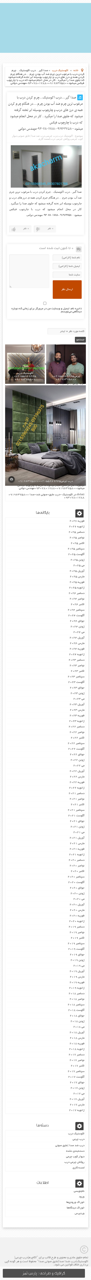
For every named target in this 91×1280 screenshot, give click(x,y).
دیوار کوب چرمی (75, 1156)
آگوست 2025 (76, 554)
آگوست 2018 (76, 1010)
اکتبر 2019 (77, 938)
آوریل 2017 (77, 1099)
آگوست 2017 (76, 1076)
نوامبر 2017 (77, 1060)
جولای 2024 (77, 621)
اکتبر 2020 (77, 871)
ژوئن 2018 (77, 1021)
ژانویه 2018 (76, 1049)
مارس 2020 (77, 910)
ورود (81, 1196)
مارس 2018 (77, 1038)
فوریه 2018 (77, 1043)
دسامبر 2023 (76, 660)
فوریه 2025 (77, 582)
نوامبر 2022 (77, 732)
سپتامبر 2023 (76, 676)
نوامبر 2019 (77, 932)
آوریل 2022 (77, 771)
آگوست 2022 (76, 748)
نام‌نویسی (79, 1191)
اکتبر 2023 (77, 671)
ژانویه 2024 (76, 654)
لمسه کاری (44, 138)
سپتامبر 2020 (76, 876)
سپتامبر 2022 (76, 743)
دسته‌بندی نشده (75, 1151)
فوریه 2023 (77, 715)
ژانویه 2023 (76, 721)
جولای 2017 (77, 1082)
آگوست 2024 (76, 615)
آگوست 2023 (76, 682)
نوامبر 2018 (77, 999)
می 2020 (78, 899)
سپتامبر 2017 (76, 1071)
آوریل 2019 (77, 971)
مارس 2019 (77, 976)
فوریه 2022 (77, 782)
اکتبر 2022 (77, 737)
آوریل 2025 (77, 571)
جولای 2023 (77, 687)
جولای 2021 (77, 821)
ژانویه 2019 (76, 988)
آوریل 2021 (77, 837)
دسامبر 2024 (76, 593)
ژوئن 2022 (77, 760)
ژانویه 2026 (76, 526)
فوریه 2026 (77, 521)
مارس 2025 (77, 576)
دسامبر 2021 (76, 793)
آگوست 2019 (76, 949)
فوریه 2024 (77, 648)
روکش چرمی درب (60, 138)
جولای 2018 (77, 1015)
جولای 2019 (77, 954)
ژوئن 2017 (77, 1088)
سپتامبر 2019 (76, 943)
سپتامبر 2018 (76, 1004)
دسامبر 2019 (76, 926)
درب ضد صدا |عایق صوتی (31, 135)
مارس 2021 (77, 843)
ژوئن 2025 (77, 559)
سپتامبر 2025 (76, 548)
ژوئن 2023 (77, 693)
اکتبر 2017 (77, 1065)
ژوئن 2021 (77, 826)
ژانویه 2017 (76, 1110)
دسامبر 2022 (76, 726)
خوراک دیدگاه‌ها (75, 1207)
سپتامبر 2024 (76, 610)
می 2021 (78, 832)
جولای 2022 (77, 754)
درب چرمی (52, 135)
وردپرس (79, 1213)
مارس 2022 (77, 776)
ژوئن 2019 (77, 960)
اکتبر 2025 (77, 543)
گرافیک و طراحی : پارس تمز (43, 1273)
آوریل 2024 (77, 637)
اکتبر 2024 (77, 604)
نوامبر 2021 (77, 799)
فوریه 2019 (77, 982)
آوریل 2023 (77, 704)
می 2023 (78, 698)
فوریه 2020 (77, 915)
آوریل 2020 (77, 904)
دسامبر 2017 (76, 1054)
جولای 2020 (77, 887)
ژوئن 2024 (77, 626)
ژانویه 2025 (76, 587)
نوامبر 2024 (77, 598)
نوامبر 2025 (77, 537)
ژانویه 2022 (76, 787)
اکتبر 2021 (77, 804)
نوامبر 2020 (77, 865)
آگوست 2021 (76, 815)
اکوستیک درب (60, 70)
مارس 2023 (77, 710)
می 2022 (78, 765)
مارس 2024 (77, 643)
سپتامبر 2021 (76, 810)
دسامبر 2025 (76, 532)
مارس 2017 (77, 1104)
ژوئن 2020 (77, 893)
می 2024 (78, 632)
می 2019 (78, 965)
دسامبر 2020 (76, 860)
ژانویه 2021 (76, 854)
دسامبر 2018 (76, 993)
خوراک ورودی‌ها (75, 1202)
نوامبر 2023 (77, 665)
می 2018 (78, 1026)
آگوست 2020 (76, 882)
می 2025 (78, 565)
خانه (76, 70)
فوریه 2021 (77, 849)
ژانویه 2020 (76, 921)
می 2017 (78, 1093)
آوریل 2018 (77, 1032)
